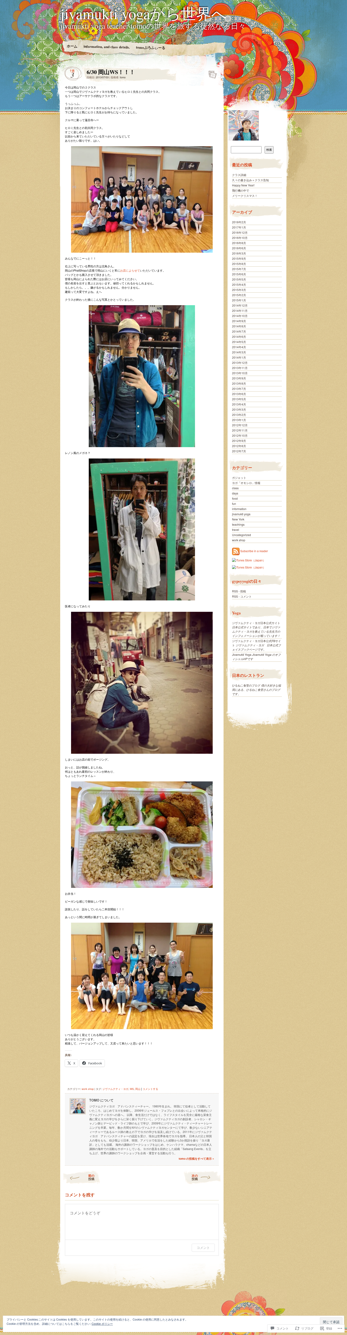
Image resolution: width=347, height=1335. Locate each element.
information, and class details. (106, 46)
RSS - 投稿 (239, 591)
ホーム (72, 46)
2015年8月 (239, 264)
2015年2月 (239, 295)
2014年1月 (239, 357)
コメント (203, 1248)
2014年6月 (239, 337)
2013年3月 (239, 409)
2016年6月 (239, 248)
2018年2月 (239, 222)
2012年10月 (240, 435)
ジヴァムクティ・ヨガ (115, 1089)
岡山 (137, 1089)
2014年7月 (239, 331)
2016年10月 (240, 238)
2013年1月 (239, 420)
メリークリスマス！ (245, 196)
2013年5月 (239, 399)
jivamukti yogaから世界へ (143, 13)
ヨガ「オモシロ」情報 (246, 483)
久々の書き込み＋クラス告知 (250, 180)
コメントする (150, 1089)
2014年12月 (240, 305)
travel (235, 530)
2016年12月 (240, 232)
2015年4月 (239, 284)
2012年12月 (240, 425)
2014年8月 (239, 326)
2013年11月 (240, 368)
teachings (238, 524)
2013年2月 (239, 415)
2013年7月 (239, 389)
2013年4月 (239, 404)
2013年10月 (240, 373)
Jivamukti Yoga (241, 654)
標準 (211, 73)
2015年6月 (239, 274)
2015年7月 (239, 269)
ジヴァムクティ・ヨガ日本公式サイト (256, 623)
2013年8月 (239, 383)
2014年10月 (240, 316)
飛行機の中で (240, 190)
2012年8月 (239, 446)
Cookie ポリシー (102, 1324)
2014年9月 (239, 321)
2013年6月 (239, 394)
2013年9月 (239, 378)
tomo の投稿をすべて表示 (196, 1158)
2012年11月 (240, 430)
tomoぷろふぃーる (150, 47)
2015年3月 (239, 290)
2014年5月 (239, 342)
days (235, 493)
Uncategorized (241, 535)
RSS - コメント (242, 596)
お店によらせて (130, 270)
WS (132, 1089)
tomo (123, 77)
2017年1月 (239, 227)
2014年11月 (240, 310)
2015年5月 (239, 279)
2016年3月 (239, 253)
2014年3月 (239, 352)
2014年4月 (239, 347)
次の (195, 1177)
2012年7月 (239, 451)
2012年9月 (239, 441)
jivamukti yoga (241, 514)
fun (234, 504)
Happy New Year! (243, 185)
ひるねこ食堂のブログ (246, 685)
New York (238, 519)
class (235, 488)
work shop (88, 1089)
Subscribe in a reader (254, 551)
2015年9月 (239, 258)
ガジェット (239, 478)
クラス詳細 (239, 175)
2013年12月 (240, 363)
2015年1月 (239, 300)
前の (91, 1177)
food (235, 498)
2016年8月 (239, 243)
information (239, 509)
